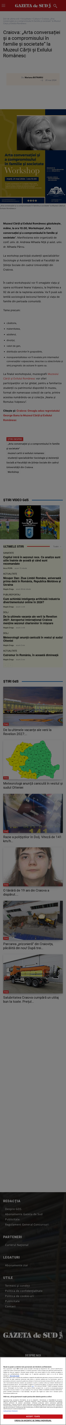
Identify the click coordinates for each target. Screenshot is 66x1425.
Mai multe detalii (14, 1376)
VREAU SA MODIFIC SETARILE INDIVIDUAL (32, 1420)
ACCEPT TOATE (33, 1416)
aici (33, 1386)
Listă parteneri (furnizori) (10, 1411)
